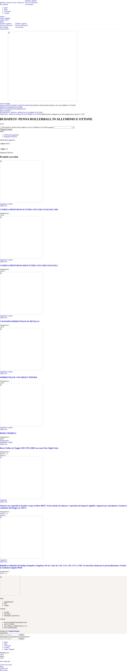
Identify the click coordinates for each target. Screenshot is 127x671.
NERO (7, 143)
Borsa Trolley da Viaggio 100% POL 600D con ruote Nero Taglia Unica (29, 448)
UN (6, 149)
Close (2, 654)
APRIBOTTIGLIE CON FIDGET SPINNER (18, 377)
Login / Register (9, 649)
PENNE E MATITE (18, 105)
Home (2, 105)
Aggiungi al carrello (6, 129)
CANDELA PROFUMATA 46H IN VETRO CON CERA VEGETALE (29, 265)
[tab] (65, 135)
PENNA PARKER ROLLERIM (10, 109)
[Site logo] (12, 4)
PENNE (27, 105)
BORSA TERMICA (8, 433)
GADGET (7, 105)
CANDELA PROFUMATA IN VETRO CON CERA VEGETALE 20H (29, 209)
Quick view (3, 206)
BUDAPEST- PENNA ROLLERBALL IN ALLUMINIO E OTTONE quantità (27, 127)
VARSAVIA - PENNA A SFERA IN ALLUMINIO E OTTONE (21, 114)
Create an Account (6, 665)
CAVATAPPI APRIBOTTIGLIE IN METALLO (19, 321)
